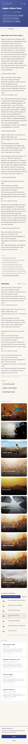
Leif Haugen (11, 28)
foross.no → (24, 401)
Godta (14, 736)
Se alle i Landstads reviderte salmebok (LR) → (17, 635)
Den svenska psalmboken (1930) (12, 264)
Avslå (14, 740)
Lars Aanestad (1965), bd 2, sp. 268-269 (13, 271)
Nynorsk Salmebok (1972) (10, 262)
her (15, 732)
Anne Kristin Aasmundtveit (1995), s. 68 (14, 273)
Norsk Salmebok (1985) (9, 258)
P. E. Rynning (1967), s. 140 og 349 (12, 267)
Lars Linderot (17, 12)
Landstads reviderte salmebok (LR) (10, 596)
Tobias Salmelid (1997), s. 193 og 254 (13, 269)
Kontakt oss (7, 376)
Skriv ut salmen (23, 283)
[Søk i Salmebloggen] (22, 4)
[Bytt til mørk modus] (24, 4)
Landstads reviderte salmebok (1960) (13, 260)
